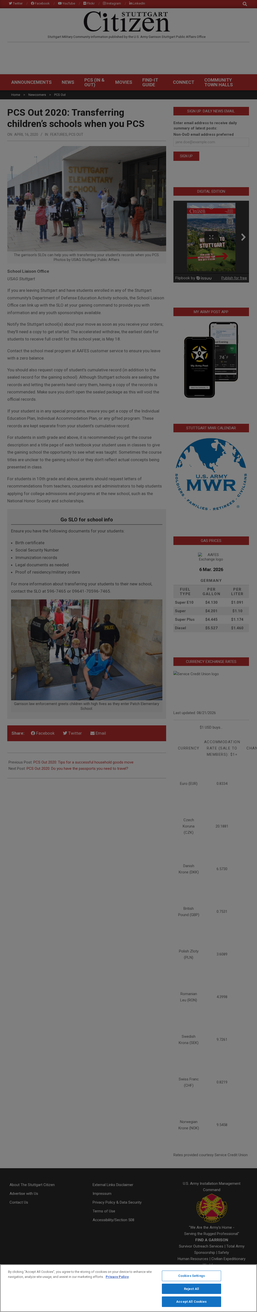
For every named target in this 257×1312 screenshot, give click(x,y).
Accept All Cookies (191, 1301)
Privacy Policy (117, 1277)
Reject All (191, 1289)
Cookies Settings (191, 1276)
